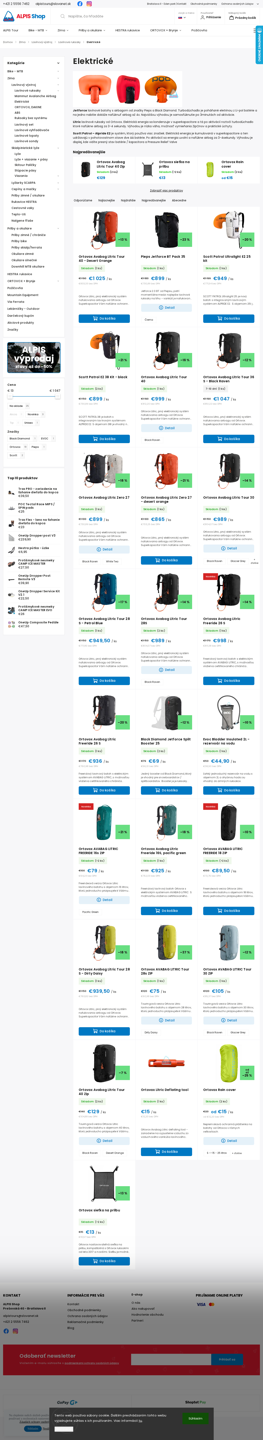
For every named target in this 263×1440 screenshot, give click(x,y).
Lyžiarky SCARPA (24, 183)
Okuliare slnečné (24, 260)
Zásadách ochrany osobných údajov (40, 1421)
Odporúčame (83, 200)
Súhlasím (195, 1418)
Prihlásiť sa (227, 1359)
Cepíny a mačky (24, 189)
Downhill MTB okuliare (28, 266)
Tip (14, 422)
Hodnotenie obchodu (148, 1315)
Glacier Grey (238, 561)
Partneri (137, 1321)
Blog (70, 1328)
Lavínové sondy (26, 141)
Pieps (38, 447)
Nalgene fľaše (22, 221)
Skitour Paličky (25, 165)
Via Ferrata (15, 302)
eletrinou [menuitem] (226, 110)
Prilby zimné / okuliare (28, 195)
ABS (17, 113)
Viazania (21, 176)
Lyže (18, 154)
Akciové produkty (20, 323)
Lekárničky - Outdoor (23, 309)
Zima (11, 78)
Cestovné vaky (23, 208)
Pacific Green (90, 912)
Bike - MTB (15, 71)
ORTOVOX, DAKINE (28, 107)
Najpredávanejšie (154, 200)
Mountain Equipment (22, 295)
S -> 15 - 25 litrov (217, 1153)
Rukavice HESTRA (24, 202)
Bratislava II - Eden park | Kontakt (166, 4)
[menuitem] (13, 30)
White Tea (112, 561)
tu (140, 1420)
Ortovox (18, 447)
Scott (16, 455)
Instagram (89, 4)
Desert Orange (115, 1153)
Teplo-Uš (19, 214)
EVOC (47, 438)
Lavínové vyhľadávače (32, 130)
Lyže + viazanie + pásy (31, 159)
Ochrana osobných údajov (237, 4)
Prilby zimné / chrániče (29, 235)
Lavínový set (24, 125)
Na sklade (19, 406)
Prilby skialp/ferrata (27, 247)
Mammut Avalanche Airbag (35, 96)
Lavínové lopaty (27, 136)
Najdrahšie (128, 200)
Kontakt (73, 1304)
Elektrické (22, 102)
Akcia (16, 414)
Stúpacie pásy (25, 170)
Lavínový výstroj (24, 85)
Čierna (149, 319)
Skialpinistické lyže (25, 148)
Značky (12, 330)
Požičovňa (15, 288)
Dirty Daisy (151, 1032)
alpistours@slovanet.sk (20, 1316)
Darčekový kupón (20, 316)
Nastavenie (64, 1429)
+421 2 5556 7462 (16, 1322)
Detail (170, 307)
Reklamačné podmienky (85, 1322)
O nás (136, 1303)
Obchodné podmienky (203, 4)
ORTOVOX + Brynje (21, 281)
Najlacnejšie (106, 200)
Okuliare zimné (23, 254)
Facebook (80, 4)
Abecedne (179, 200)
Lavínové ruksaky (28, 91)
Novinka (36, 414)
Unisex (31, 422)
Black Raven (152, 440)
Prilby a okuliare (19, 228)
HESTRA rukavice (19, 274)
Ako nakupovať (143, 1309)
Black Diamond (22, 438)
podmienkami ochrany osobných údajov (92, 1363)
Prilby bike (19, 241)
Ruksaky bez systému (31, 118)
